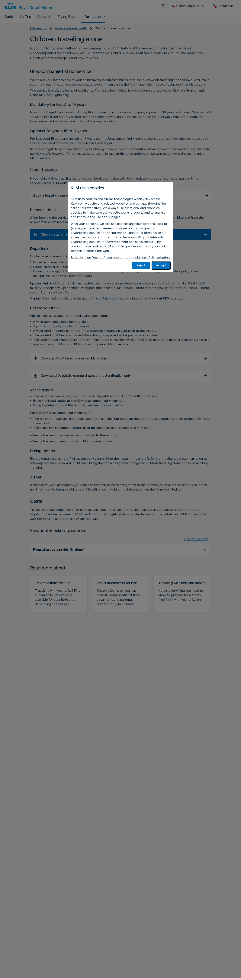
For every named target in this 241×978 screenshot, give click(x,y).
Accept (161, 265)
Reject (141, 265)
